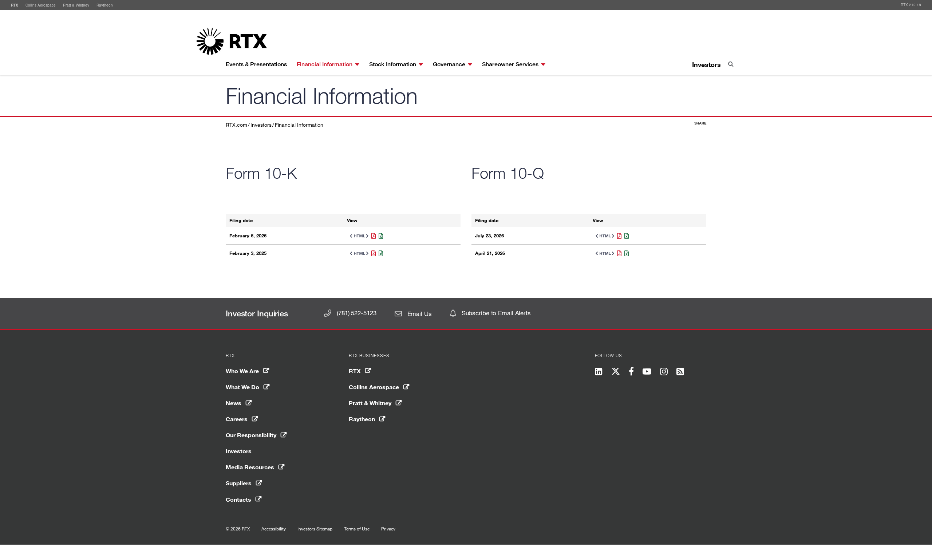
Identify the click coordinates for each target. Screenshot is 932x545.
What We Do (242, 386)
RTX (14, 5)
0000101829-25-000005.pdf (372, 253)
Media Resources (250, 466)
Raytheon (104, 5)
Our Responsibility (251, 434)
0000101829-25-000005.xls (379, 253)
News (233, 402)
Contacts (238, 499)
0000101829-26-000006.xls (379, 236)
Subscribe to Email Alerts (496, 313)
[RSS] (680, 372)
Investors (706, 64)
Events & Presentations (256, 64)
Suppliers (239, 482)
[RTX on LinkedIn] (601, 372)
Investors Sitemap (314, 529)
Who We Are (242, 370)
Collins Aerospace (40, 5)
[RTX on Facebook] (631, 372)
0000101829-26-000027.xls (625, 236)
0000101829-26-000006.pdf (372, 236)
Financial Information (299, 125)
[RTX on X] (615, 372)
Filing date (241, 220)
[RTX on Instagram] (664, 372)
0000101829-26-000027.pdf (617, 236)
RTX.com (236, 125)
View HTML (357, 236)
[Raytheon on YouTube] (647, 372)
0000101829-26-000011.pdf (617, 253)
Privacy (388, 529)
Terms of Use (357, 529)
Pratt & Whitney (76, 5)
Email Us (419, 313)
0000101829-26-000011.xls (625, 253)
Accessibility (273, 529)
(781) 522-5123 (356, 313)
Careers (237, 418)
